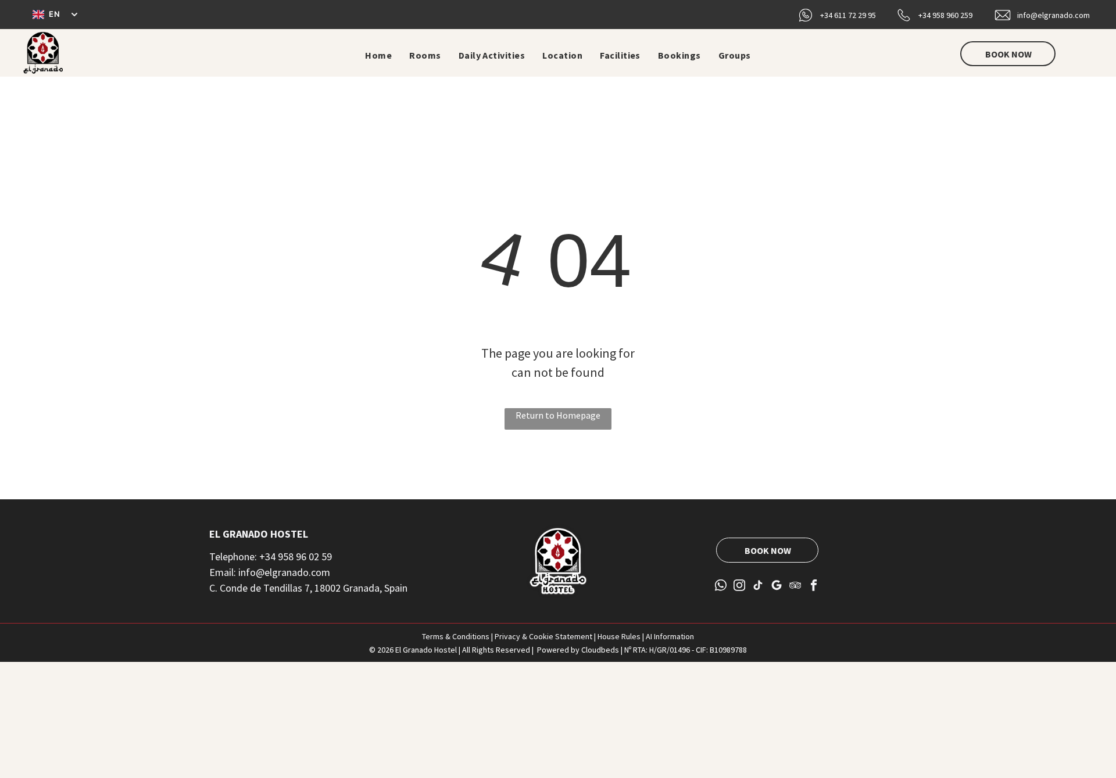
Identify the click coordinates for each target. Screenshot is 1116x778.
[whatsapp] (721, 586)
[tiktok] (758, 586)
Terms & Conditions (455, 636)
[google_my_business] (776, 586)
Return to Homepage (558, 415)
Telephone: (233, 556)
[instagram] (739, 586)
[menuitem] (378, 55)
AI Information (670, 636)
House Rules (619, 636)
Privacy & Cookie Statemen (542, 636)
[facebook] (814, 586)
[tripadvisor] (795, 586)
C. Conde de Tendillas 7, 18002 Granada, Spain (308, 588)
